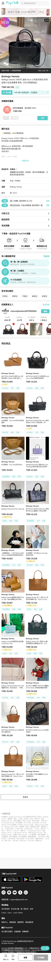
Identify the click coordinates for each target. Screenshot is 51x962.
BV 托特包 (35, 823)
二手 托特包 (41, 837)
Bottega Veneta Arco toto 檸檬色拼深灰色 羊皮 (24, 817)
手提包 (24, 296)
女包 (11, 181)
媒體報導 (25, 931)
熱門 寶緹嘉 (13, 837)
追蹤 (45, 311)
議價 (25, 958)
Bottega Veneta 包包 (11, 827)
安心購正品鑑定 (7, 931)
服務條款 (20, 922)
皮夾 (31, 909)
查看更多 (25, 161)
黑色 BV (37, 819)
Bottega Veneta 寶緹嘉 (9, 825)
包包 (31, 819)
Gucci (10, 913)
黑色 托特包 (36, 821)
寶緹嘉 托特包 (35, 827)
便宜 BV (43, 829)
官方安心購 (15, 909)
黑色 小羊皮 (26, 821)
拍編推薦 (17, 931)
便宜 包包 (7, 841)
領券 (42, 118)
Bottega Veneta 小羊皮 (25, 825)
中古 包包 (31, 841)
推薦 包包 (39, 841)
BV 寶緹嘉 (19, 823)
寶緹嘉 (10, 819)
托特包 (17, 181)
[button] (7, 318)
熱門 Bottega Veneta (35, 833)
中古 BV (16, 831)
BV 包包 (43, 823)
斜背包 (44, 296)
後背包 (34, 296)
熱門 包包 (23, 841)
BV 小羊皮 (27, 823)
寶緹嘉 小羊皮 (24, 827)
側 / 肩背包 (24, 909)
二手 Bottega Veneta (34, 831)
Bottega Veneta (16, 187)
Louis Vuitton (18, 913)
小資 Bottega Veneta (20, 833)
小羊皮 (20, 819)
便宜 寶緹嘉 (41, 835)
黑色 (15, 819)
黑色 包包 (44, 821)
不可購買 (40, 958)
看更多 (25, 797)
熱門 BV (9, 831)
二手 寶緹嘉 (32, 835)
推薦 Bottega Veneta (20, 835)
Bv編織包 (4, 817)
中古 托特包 (30, 839)
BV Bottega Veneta (7, 823)
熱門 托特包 (21, 839)
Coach (3, 913)
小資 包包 (15, 841)
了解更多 (46, 256)
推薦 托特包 (39, 839)
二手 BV (36, 829)
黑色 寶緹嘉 (17, 821)
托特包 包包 (28, 829)
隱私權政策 (29, 922)
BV (41, 817)
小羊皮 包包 (19, 829)
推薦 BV (23, 831)
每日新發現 (5, 909)
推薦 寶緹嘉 (32, 837)
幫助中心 (4, 922)
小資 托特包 (11, 839)
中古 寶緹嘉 (22, 837)
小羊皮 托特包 (9, 829)
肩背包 (14, 296)
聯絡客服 (12, 922)
